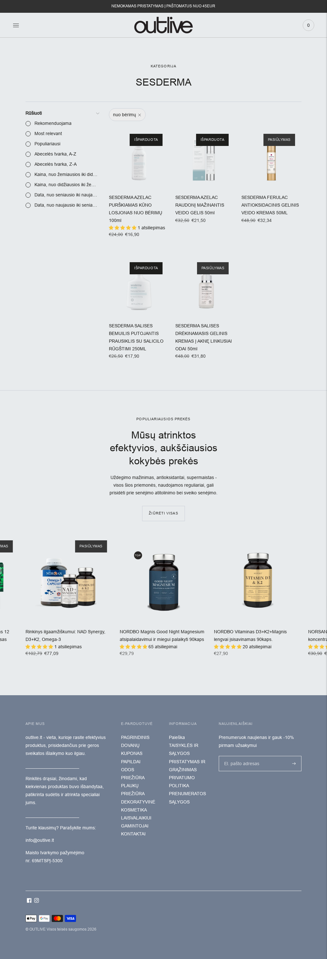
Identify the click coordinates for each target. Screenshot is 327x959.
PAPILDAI (131, 761)
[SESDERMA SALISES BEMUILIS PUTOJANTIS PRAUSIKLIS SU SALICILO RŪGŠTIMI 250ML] (139, 286)
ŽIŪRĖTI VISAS (163, 513)
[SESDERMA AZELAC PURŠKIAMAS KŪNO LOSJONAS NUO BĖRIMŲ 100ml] (139, 157)
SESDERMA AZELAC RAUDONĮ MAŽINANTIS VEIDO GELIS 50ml (199, 205)
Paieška (177, 737)
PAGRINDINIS (135, 737)
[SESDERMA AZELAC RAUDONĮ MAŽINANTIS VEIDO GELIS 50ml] (205, 157)
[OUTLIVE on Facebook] (29, 901)
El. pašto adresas (240, 755)
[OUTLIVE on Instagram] (36, 901)
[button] (123, 227)
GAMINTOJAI (134, 825)
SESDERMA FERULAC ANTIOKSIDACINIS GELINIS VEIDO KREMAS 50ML (270, 205)
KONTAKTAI (133, 833)
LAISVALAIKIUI (136, 817)
